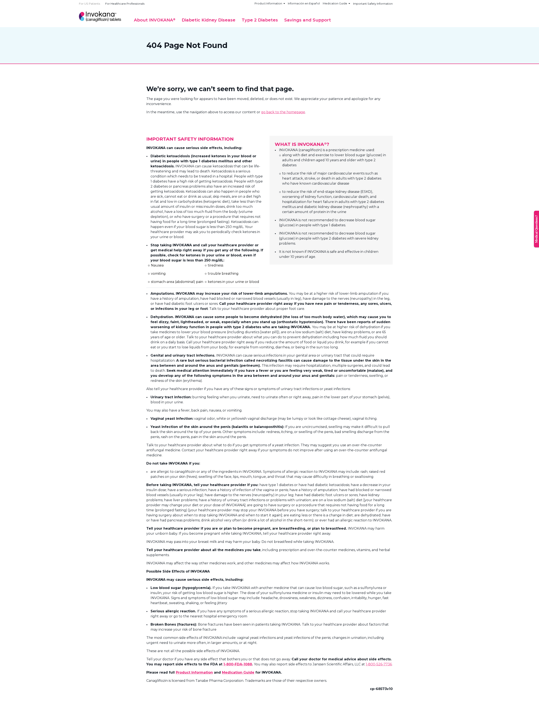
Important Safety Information (373, 3)
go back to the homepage (283, 112)
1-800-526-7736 (379, 664)
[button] (155, 19)
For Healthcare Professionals (124, 3)
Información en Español (304, 3)
